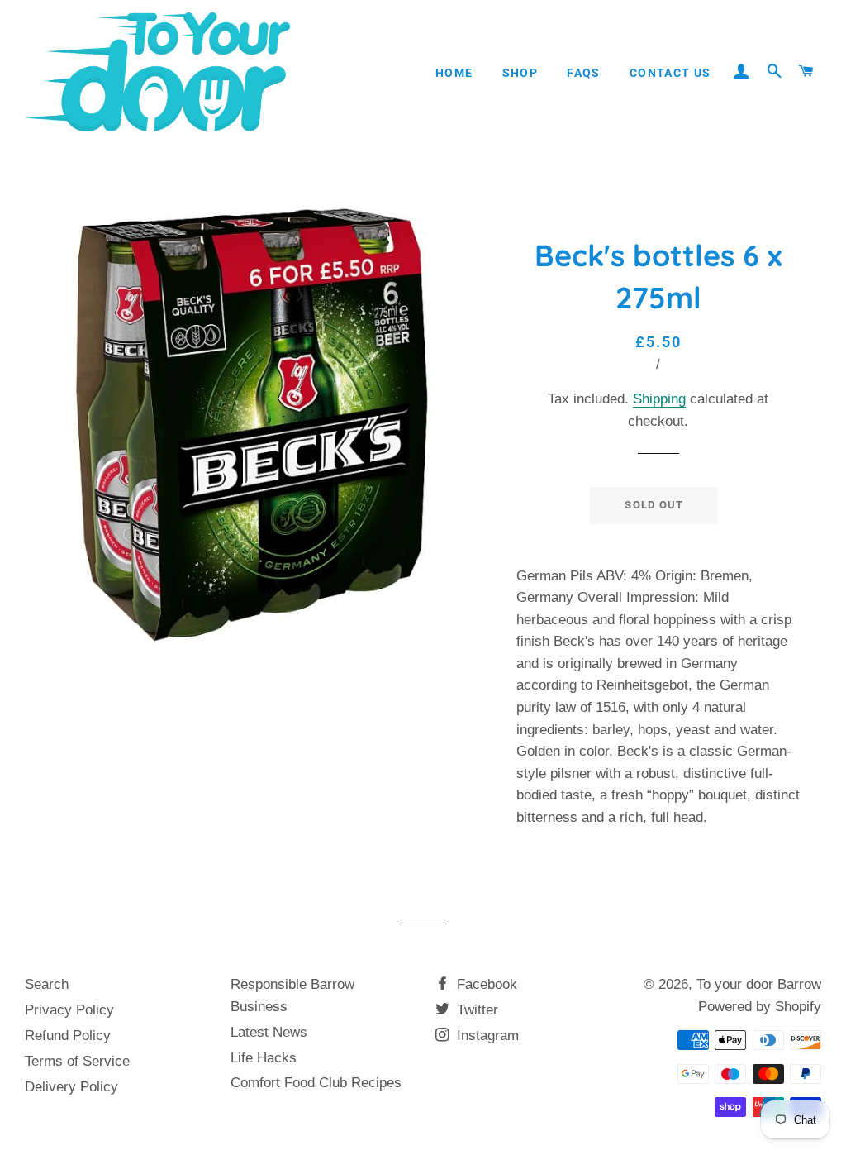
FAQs (584, 72)
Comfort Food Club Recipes (316, 1083)
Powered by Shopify (759, 1006)
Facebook (485, 984)
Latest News (269, 1032)
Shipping (659, 399)
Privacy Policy (69, 1010)
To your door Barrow (758, 984)
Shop (520, 72)
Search (47, 984)
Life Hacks (264, 1058)
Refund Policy (68, 1035)
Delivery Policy (71, 1087)
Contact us (670, 72)
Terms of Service (77, 1061)
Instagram (486, 1035)
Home (454, 72)
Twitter (475, 1010)
